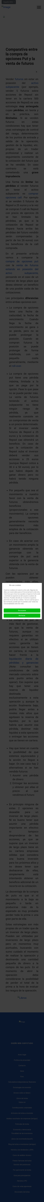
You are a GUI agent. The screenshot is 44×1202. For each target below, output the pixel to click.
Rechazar (22, 615)
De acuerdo (22, 610)
